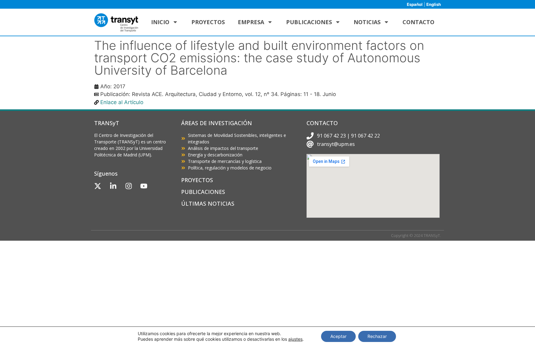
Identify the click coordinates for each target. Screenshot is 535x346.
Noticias (367, 22)
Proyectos (208, 22)
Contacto (418, 22)
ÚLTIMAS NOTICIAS (207, 203)
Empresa (251, 22)
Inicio (160, 22)
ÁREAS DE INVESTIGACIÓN (216, 123)
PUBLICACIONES (203, 191)
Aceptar (338, 336)
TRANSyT (106, 123)
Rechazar (377, 336)
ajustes (295, 339)
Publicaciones (309, 22)
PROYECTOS (197, 180)
